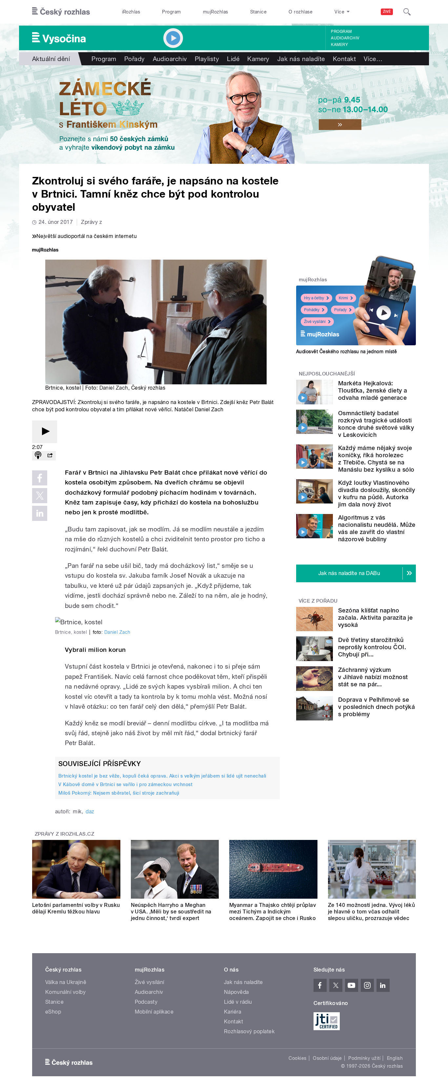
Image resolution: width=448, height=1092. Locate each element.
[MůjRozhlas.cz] (45, 250)
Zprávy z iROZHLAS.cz (64, 834)
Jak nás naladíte (301, 58)
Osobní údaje (327, 1058)
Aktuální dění (51, 58)
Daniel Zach (113, 388)
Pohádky (311, 310)
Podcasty (146, 1002)
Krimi (343, 298)
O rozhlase (301, 11)
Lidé (233, 58)
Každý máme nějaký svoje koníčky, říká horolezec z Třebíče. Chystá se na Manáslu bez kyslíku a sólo (376, 458)
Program (171, 11)
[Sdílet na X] (39, 495)
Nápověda (236, 992)
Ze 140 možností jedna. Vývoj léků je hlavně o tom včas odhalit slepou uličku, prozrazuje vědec (371, 911)
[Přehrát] (44, 431)
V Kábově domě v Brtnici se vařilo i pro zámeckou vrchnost (125, 784)
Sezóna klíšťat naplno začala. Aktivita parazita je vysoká (375, 617)
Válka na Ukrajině (65, 982)
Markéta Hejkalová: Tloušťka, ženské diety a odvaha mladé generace (372, 390)
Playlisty (207, 58)
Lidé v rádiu (238, 1002)
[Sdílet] (50, 455)
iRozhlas (131, 11)
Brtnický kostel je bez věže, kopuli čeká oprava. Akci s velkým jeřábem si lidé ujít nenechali (162, 776)
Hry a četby (314, 298)
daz (90, 811)
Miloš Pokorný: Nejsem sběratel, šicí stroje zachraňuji (118, 793)
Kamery (339, 44)
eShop (53, 1012)
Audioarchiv (345, 38)
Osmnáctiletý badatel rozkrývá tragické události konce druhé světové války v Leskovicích (376, 424)
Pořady (134, 58)
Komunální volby (65, 992)
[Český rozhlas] (61, 12)
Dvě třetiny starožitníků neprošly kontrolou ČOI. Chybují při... (372, 647)
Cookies (297, 1058)
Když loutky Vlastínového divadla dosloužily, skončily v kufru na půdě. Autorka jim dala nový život (376, 493)
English (395, 1058)
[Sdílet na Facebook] (39, 477)
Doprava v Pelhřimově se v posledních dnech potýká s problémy (376, 706)
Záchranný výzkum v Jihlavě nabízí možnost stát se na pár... (373, 677)
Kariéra (232, 1012)
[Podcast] (38, 455)
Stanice (258, 11)
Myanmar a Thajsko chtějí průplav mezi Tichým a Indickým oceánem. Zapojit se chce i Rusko (272, 911)
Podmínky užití (364, 1058)
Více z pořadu (318, 601)
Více (373, 58)
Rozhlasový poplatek (249, 1031)
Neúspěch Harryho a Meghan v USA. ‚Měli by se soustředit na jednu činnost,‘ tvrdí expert (171, 911)
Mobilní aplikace (154, 1012)
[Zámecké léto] (224, 114)
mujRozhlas (215, 11)
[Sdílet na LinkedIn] (39, 513)
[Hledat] (407, 12)
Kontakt (344, 58)
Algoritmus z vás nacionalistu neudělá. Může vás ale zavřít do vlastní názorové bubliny (376, 528)
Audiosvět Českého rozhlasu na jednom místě (346, 351)
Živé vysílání (315, 321)
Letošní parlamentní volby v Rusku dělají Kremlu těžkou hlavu (76, 908)
